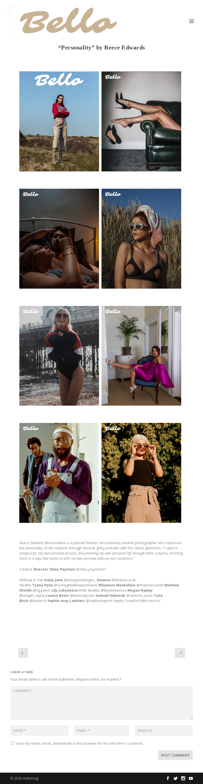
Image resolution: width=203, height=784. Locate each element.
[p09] (141, 121)
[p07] (141, 473)
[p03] (141, 239)
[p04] (59, 356)
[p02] (59, 239)
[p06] (59, 473)
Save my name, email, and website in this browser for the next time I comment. (80, 743)
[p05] (141, 356)
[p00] (59, 121)
